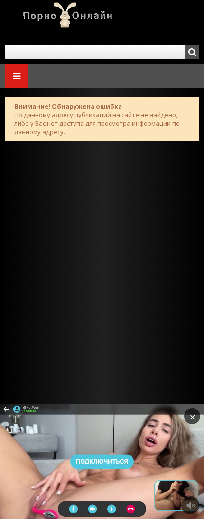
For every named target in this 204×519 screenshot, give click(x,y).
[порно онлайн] (62, 22)
